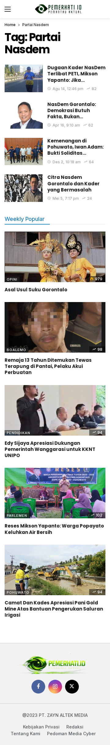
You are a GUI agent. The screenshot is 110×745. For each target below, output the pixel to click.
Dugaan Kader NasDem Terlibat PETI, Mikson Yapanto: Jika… (76, 73)
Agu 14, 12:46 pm (68, 88)
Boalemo (16, 350)
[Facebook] (38, 687)
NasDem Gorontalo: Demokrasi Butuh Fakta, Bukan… (71, 110)
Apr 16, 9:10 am (66, 125)
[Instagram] (55, 687)
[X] (72, 687)
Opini (12, 279)
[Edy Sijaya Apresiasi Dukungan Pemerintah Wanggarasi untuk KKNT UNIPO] (55, 410)
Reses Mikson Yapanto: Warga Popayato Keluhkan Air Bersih (54, 529)
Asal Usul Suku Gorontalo (36, 289)
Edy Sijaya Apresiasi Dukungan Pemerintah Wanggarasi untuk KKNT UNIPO (50, 449)
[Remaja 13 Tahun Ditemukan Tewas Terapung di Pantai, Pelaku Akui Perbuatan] (55, 327)
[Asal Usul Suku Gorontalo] (55, 257)
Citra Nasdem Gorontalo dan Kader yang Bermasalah (73, 183)
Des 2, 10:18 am (67, 162)
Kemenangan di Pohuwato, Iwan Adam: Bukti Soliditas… (75, 147)
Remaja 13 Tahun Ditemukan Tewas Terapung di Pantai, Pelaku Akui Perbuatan (48, 366)
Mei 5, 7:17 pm (66, 198)
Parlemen (17, 515)
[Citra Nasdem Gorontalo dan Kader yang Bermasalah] (24, 188)
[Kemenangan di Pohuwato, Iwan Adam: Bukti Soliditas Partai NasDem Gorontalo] (24, 151)
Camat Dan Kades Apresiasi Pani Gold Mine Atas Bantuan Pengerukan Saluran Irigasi (54, 608)
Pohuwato (18, 592)
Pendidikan (18, 433)
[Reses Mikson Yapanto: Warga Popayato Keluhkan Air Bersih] (55, 493)
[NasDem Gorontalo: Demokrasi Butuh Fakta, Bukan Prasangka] (24, 115)
